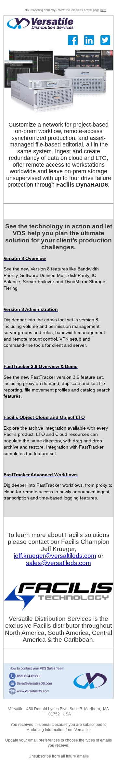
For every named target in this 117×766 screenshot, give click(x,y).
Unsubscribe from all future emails (59, 756)
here (103, 10)
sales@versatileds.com (58, 562)
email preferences (44, 740)
